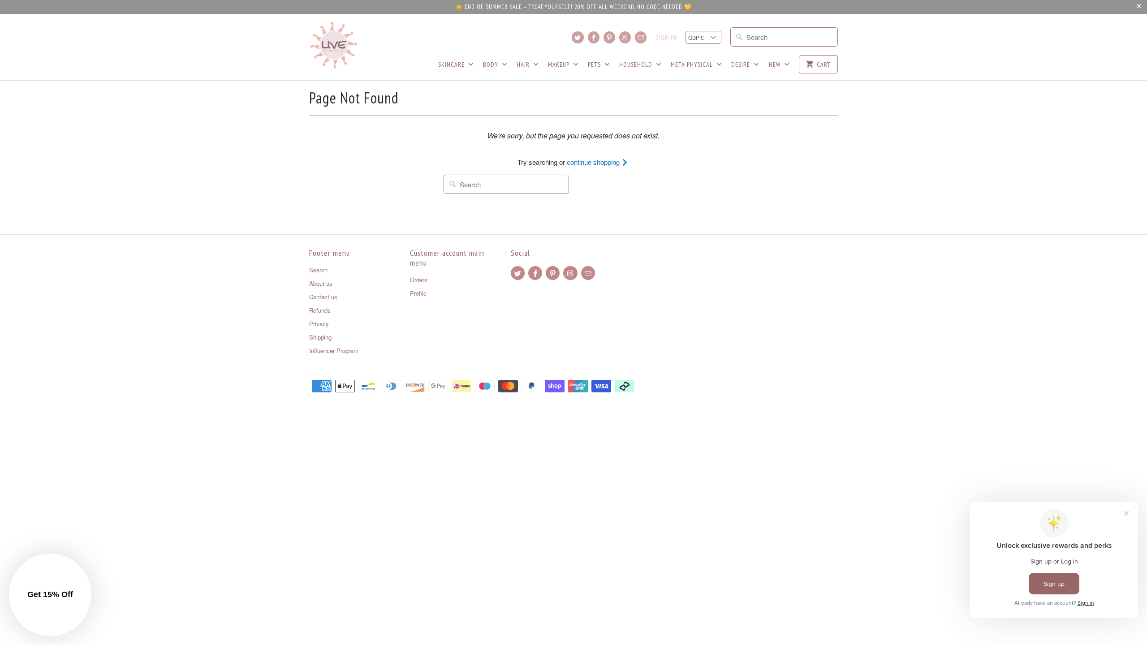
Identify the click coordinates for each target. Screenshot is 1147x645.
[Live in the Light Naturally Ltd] (333, 45)
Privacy (319, 323)
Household (636, 64)
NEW (775, 64)
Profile (418, 293)
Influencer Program (333, 350)
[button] (50, 595)
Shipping (320, 337)
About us (320, 283)
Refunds (320, 310)
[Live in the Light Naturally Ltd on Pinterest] (609, 37)
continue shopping (594, 162)
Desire (741, 64)
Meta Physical (693, 64)
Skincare (452, 64)
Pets (595, 64)
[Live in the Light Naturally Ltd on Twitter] (577, 37)
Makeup (559, 64)
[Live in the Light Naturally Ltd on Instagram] (625, 37)
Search (318, 270)
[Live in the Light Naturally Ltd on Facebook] (593, 37)
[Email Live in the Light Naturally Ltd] (641, 37)
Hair (524, 64)
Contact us (323, 296)
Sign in (666, 38)
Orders (418, 279)
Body (491, 64)
